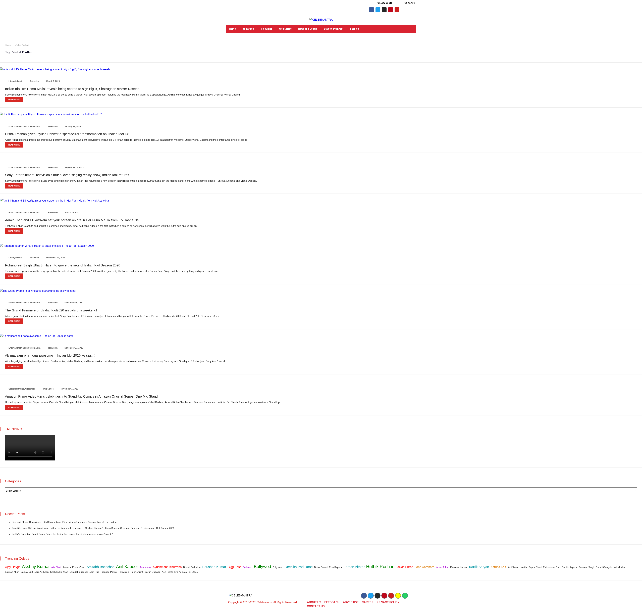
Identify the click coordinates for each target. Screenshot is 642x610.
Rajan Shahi (535, 567)
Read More (14, 100)
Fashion (354, 29)
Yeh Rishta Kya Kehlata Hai (176, 572)
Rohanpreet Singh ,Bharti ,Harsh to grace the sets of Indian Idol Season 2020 (62, 265)
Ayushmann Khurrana (167, 567)
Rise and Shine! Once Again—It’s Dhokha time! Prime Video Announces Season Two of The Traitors (64, 522)
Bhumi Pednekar (192, 567)
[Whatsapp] (405, 596)
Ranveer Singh (586, 567)
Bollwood (247, 567)
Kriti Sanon (513, 567)
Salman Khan (12, 572)
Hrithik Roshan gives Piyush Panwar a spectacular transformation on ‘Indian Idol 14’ (67, 134)
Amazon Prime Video (74, 567)
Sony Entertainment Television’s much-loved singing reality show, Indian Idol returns (67, 175)
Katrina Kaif (498, 567)
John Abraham (424, 567)
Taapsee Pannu (108, 572)
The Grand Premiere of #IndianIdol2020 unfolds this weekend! (51, 310)
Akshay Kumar (36, 566)
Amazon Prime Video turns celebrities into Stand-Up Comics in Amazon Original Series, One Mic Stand (81, 396)
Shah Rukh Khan (59, 572)
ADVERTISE (351, 602)
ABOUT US (314, 602)
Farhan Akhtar (354, 567)
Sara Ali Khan (41, 572)
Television (267, 29)
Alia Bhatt (56, 567)
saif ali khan (620, 567)
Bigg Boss (234, 567)
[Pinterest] (390, 9)
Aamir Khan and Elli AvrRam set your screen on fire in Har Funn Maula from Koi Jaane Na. (72, 220)
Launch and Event (333, 29)
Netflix (524, 567)
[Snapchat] (398, 596)
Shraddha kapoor (79, 572)
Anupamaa (145, 567)
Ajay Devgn (12, 567)
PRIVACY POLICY (388, 602)
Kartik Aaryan (479, 567)
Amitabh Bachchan (101, 567)
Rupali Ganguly (604, 567)
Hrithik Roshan (380, 566)
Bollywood (248, 29)
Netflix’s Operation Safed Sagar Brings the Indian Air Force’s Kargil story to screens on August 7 (62, 534)
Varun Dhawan (152, 572)
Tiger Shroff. (136, 572)
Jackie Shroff (404, 567)
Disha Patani (321, 567)
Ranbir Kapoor (569, 567)
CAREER (367, 602)
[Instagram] (384, 9)
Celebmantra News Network (21, 389)
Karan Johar (442, 567)
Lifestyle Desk (15, 81)
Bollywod (262, 566)
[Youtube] (397, 9)
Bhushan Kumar (214, 567)
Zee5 (195, 572)
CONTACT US (316, 606)
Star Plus (94, 572)
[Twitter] (378, 9)
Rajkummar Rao (551, 567)
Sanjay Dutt (27, 572)
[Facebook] (371, 9)
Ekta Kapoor (335, 567)
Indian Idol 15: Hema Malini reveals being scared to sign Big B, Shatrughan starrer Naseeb (72, 89)
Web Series (285, 29)
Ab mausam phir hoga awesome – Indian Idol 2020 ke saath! (50, 355)
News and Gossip (307, 29)
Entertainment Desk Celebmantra (24, 126)
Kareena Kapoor (459, 567)
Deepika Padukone (299, 567)
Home (232, 29)
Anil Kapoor (127, 566)
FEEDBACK (332, 602)
